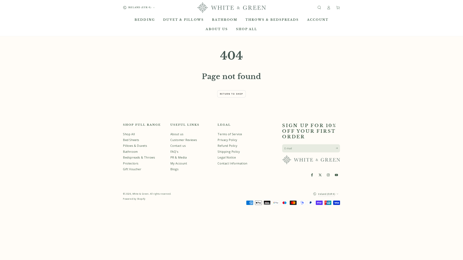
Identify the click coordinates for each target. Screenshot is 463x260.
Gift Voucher (132, 169)
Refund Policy (227, 146)
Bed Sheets (131, 140)
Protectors (131, 163)
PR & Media (178, 157)
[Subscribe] (338, 148)
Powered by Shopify (134, 199)
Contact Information (232, 163)
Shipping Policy (229, 152)
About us (177, 134)
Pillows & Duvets (135, 146)
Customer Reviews (183, 140)
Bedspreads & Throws (139, 157)
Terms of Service (230, 134)
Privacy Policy (227, 140)
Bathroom (130, 152)
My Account (178, 163)
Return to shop (231, 93)
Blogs (174, 169)
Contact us (178, 146)
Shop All (129, 134)
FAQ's (174, 152)
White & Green (140, 193)
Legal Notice (227, 157)
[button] (319, 8)
